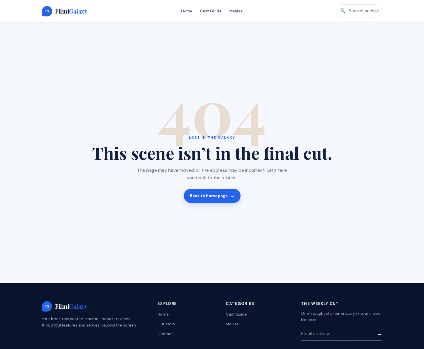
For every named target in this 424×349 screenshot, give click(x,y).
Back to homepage (212, 195)
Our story (166, 324)
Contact (165, 333)
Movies (236, 11)
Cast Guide (211, 11)
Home (186, 11)
